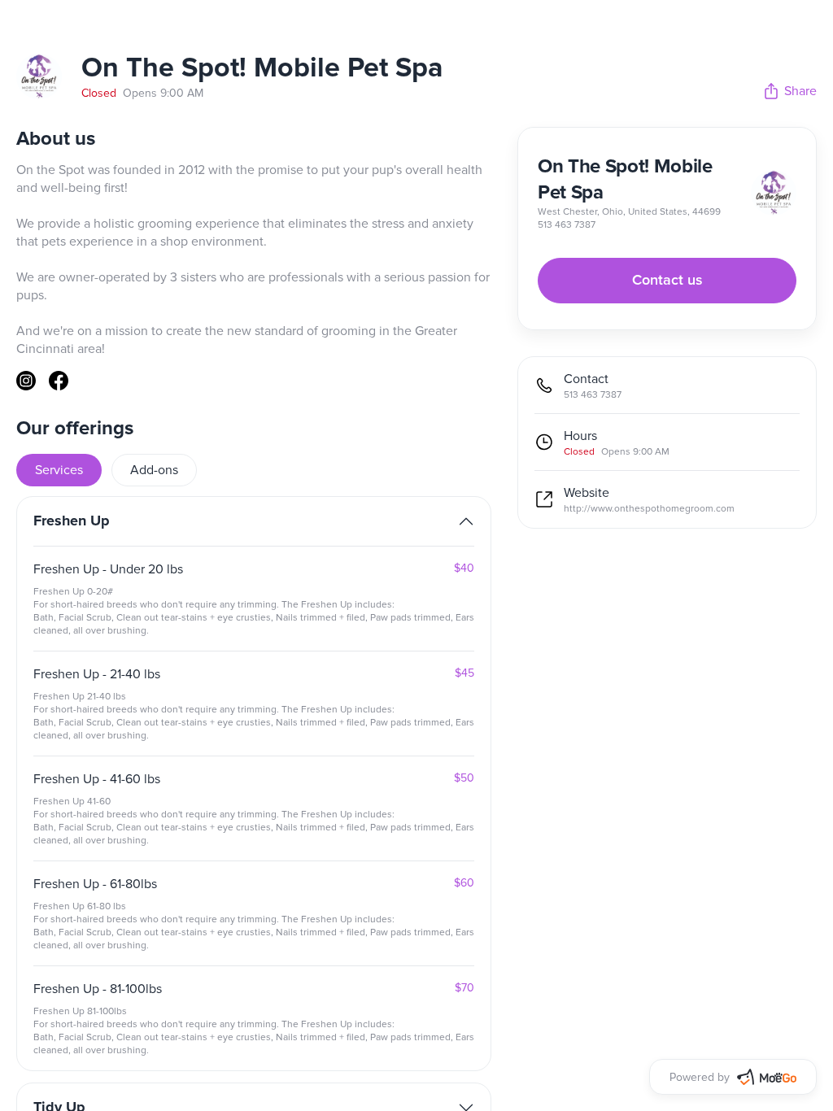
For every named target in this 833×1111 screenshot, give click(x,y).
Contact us (667, 280)
